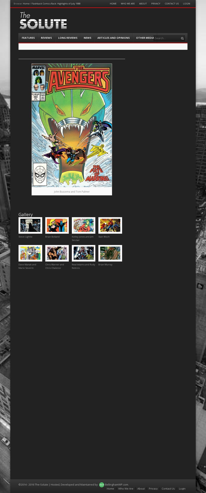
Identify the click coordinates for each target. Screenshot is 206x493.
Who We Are (128, 3)
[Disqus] (72, 323)
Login (186, 3)
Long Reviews (67, 38)
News (87, 38)
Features (28, 38)
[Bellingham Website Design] (101, 484)
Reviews (46, 38)
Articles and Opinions (113, 38)
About (143, 3)
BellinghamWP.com (116, 484)
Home (26, 3)
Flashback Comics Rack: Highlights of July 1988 (56, 3)
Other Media (145, 38)
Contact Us (172, 3)
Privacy (155, 3)
